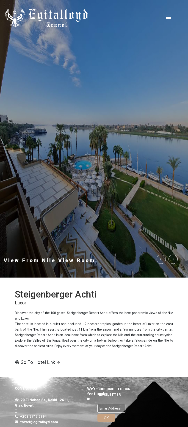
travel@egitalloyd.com (38, 422)
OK (106, 418)
